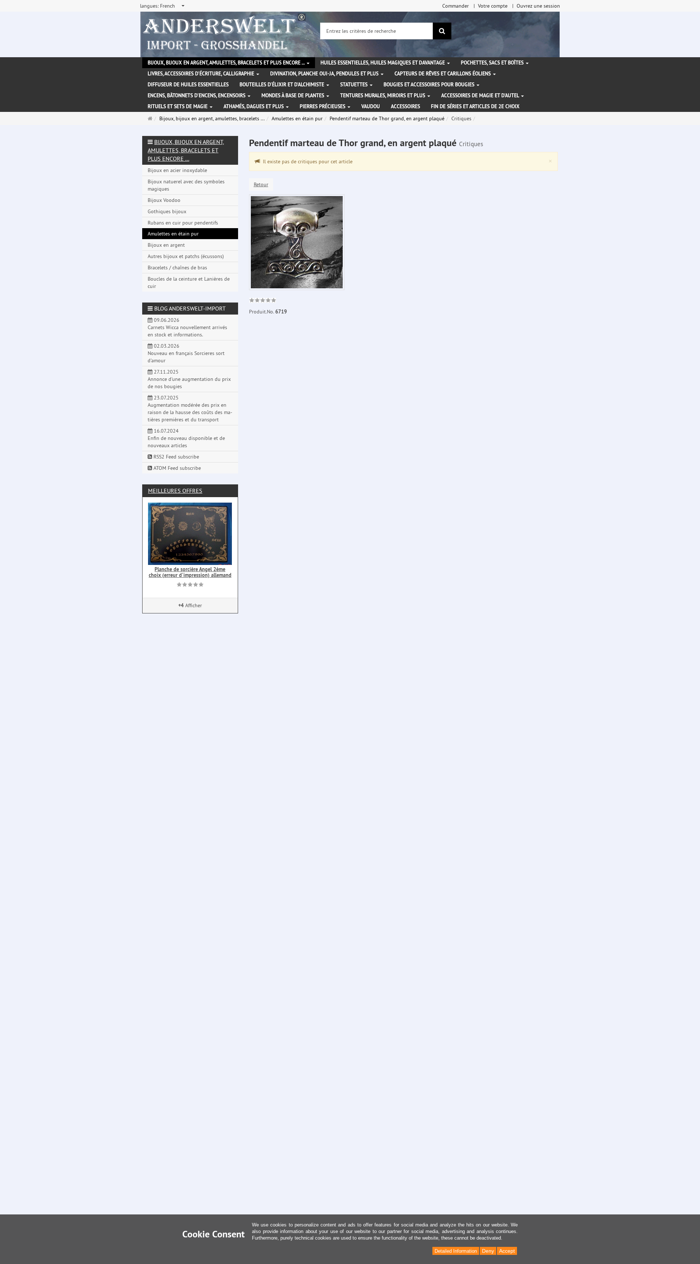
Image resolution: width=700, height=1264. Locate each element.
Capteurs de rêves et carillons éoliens (443, 73)
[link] (262, 301)
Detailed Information (456, 1251)
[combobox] (163, 6)
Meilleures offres (175, 490)
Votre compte (493, 6)
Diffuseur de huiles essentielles (188, 84)
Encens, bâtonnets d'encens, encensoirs (197, 95)
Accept (507, 1251)
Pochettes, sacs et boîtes (493, 62)
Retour (261, 184)
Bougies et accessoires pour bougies (430, 84)
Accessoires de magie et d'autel (480, 95)
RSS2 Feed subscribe (175, 456)
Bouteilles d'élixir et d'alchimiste (283, 84)
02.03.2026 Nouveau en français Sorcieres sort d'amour (186, 353)
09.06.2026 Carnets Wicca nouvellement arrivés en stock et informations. (187, 327)
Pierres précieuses (323, 106)
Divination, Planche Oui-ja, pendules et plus (325, 73)
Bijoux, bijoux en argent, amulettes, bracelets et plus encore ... (227, 62)
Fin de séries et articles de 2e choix (475, 106)
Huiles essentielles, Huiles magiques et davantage (383, 62)
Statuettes (354, 84)
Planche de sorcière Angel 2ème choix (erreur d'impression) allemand (190, 572)
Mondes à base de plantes (293, 95)
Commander (455, 6)
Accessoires (405, 106)
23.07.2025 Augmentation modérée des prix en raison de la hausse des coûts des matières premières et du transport (190, 408)
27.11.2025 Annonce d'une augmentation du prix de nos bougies (189, 379)
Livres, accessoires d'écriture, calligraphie (202, 73)
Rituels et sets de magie (178, 106)
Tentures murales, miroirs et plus (383, 95)
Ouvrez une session (538, 6)
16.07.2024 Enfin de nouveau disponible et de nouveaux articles (186, 438)
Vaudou (370, 106)
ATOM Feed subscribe (176, 468)
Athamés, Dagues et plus (254, 106)
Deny (488, 1251)
